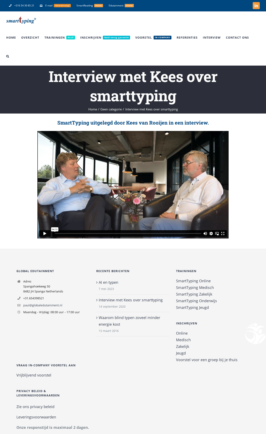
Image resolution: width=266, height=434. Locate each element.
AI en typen (108, 282)
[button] (7, 56)
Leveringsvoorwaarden (36, 416)
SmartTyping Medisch (195, 287)
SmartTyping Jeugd (192, 307)
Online (182, 333)
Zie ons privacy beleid (35, 406)
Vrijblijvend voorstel (33, 375)
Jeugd (181, 353)
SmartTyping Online (193, 280)
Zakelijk (182, 346)
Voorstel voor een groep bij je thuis (207, 359)
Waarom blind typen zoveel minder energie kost (129, 321)
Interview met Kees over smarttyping (131, 299)
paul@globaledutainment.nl (42, 305)
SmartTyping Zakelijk (194, 294)
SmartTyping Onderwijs (196, 300)
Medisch (183, 339)
